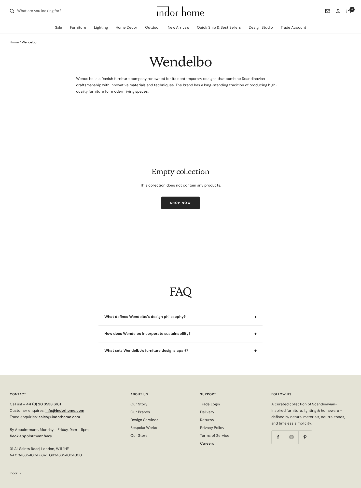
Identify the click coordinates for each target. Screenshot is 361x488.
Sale (58, 27)
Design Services (144, 419)
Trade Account (293, 27)
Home (14, 42)
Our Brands (140, 412)
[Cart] (348, 11)
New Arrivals (178, 27)
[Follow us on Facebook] (278, 437)
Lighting (101, 27)
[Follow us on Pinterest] (305, 437)
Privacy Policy (212, 427)
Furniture (78, 27)
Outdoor (152, 27)
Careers (207, 443)
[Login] (338, 11)
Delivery (207, 412)
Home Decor (126, 27)
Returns (207, 419)
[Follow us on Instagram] (291, 437)
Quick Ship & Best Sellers (219, 27)
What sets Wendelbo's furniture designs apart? (146, 350)
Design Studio (261, 27)
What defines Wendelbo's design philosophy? (145, 316)
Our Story (138, 404)
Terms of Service (214, 435)
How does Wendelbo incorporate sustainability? (147, 333)
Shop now (180, 203)
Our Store (139, 435)
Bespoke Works (143, 427)
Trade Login (210, 404)
